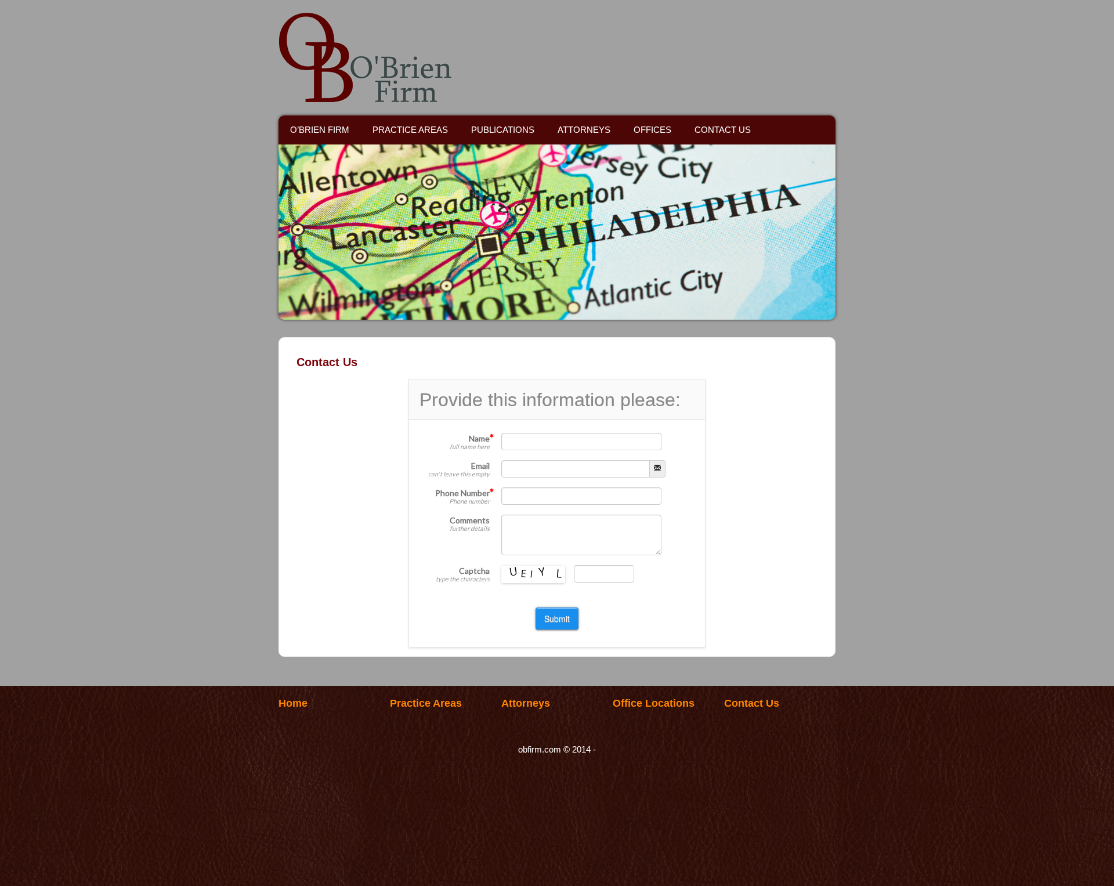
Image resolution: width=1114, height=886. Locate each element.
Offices (652, 130)
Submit (557, 618)
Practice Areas (410, 130)
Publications (502, 130)
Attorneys (584, 130)
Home (293, 703)
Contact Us (723, 130)
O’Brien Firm (319, 130)
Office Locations (654, 703)
